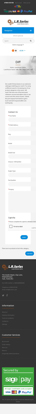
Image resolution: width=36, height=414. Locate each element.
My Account (18, 3)
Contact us (5, 321)
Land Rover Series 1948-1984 (13, 69)
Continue (29, 253)
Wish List (4, 347)
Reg (9, 134)
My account (5, 341)
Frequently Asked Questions (10, 353)
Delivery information (8, 315)
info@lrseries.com (11, 290)
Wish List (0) (26, 3)
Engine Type (12, 171)
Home (12, 67)
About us (4, 312)
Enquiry (11, 189)
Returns (4, 350)
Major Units (26, 69)
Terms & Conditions (8, 318)
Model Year (11, 153)
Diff (32, 69)
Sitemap (4, 324)
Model (10, 143)
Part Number (12, 180)
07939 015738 (9, 3)
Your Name (12, 116)
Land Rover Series (20, 67)
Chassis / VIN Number (14, 162)
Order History (6, 344)
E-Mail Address (13, 125)
